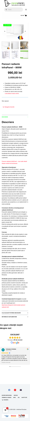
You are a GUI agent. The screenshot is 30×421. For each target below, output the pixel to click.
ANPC (14, 397)
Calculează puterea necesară (11, 312)
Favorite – (6, 399)
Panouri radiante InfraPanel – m (10, 161)
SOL (19, 397)
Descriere (5, 117)
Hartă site (24, 397)
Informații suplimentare (9, 316)
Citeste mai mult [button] (6, 362)
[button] (8, 107)
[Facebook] (9, 390)
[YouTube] (15, 390)
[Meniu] (26, 9)
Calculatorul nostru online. (12, 93)
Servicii (16, 395)
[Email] (21, 390)
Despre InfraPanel (7, 395)
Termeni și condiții (6, 397)
